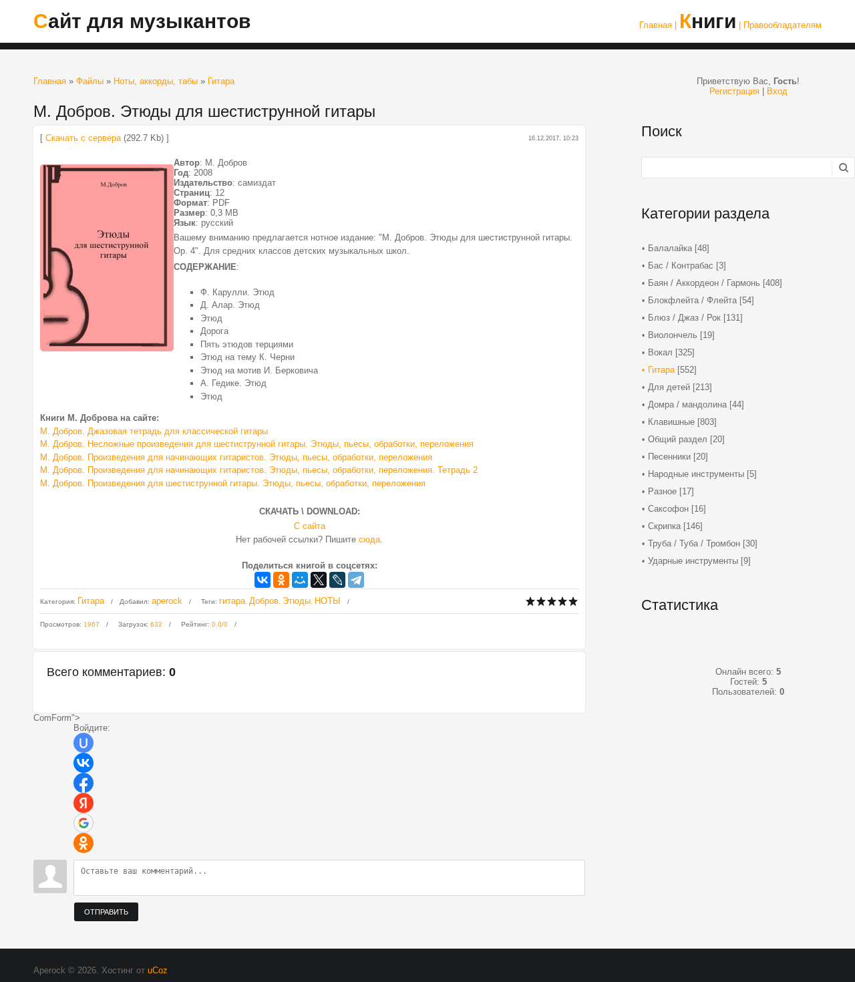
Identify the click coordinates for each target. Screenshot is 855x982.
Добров (264, 601)
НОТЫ (328, 601)
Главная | (658, 25)
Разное (662, 491)
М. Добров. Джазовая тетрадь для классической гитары (154, 431)
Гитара (221, 81)
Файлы (90, 81)
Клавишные (671, 422)
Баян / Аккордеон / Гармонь (704, 283)
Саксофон (668, 509)
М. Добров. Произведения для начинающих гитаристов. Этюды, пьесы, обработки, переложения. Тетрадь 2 (259, 470)
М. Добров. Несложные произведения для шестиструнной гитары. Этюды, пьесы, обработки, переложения (257, 444)
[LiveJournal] (337, 580)
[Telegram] (356, 580)
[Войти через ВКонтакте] (83, 763)
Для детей (669, 387)
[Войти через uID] (83, 743)
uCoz (158, 970)
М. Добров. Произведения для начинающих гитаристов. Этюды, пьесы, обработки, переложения (236, 457)
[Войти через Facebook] (83, 783)
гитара (232, 601)
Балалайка (670, 248)
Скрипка (664, 526)
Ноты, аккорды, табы (156, 81)
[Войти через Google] (83, 823)
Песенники (669, 457)
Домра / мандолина (687, 404)
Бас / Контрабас (680, 266)
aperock (167, 601)
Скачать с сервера (83, 138)
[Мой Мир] (300, 580)
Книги (707, 21)
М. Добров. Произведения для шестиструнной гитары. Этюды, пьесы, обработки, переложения (232, 483)
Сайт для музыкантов (141, 21)
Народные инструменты (696, 474)
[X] (319, 580)
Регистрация (734, 91)
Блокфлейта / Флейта (692, 300)
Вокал (660, 352)
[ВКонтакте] (262, 580)
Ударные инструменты (693, 561)
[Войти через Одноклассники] (83, 843)
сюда (369, 539)
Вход (777, 91)
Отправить (106, 912)
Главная (49, 81)
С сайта (309, 526)
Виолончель (672, 335)
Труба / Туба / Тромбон (694, 543)
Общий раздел (677, 439)
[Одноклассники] (281, 580)
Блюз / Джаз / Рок (684, 318)
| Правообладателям (780, 25)
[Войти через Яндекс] (83, 803)
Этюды (297, 601)
